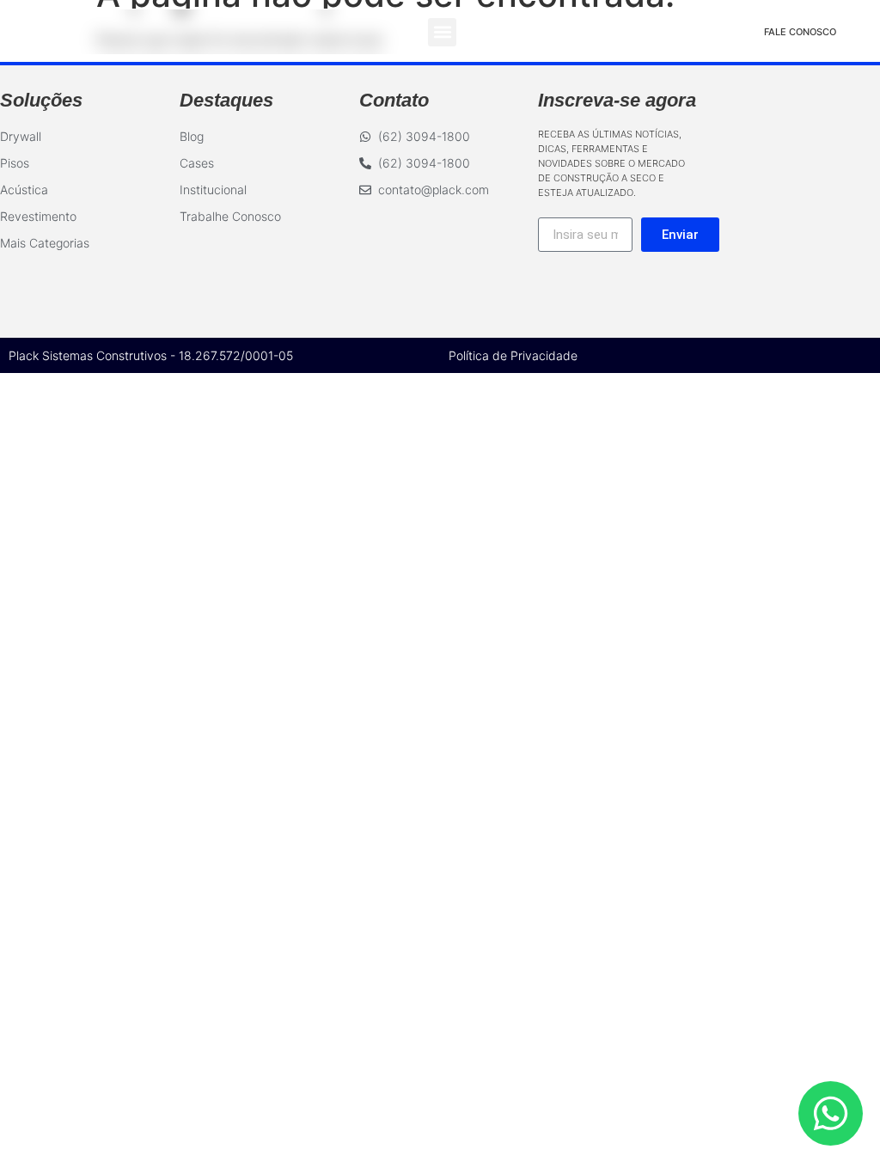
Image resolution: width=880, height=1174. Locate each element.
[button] (442, 32)
